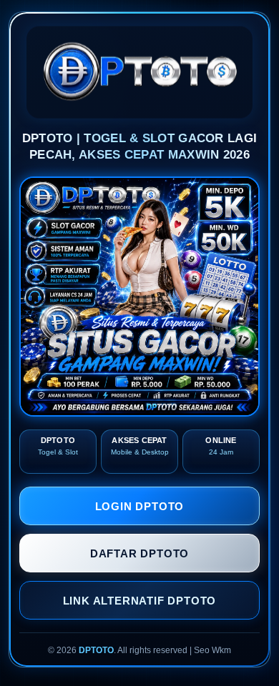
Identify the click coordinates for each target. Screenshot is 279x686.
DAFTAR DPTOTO (139, 553)
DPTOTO (96, 650)
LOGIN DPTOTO (140, 506)
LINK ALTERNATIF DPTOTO (140, 601)
